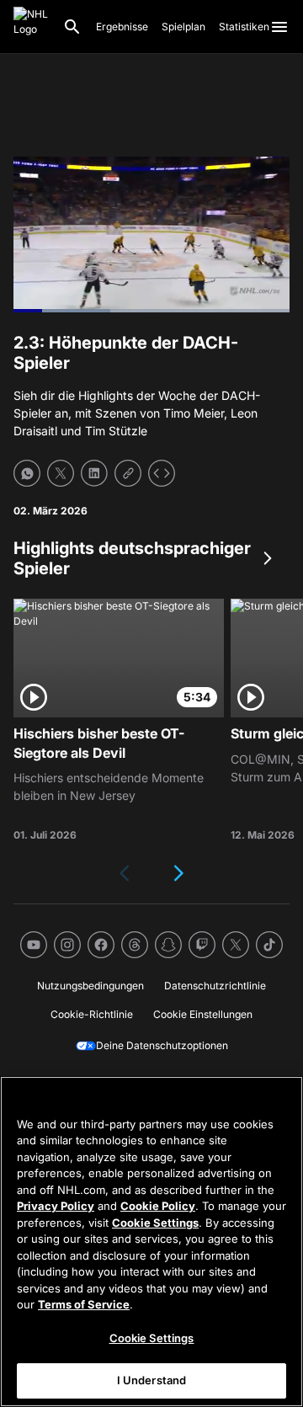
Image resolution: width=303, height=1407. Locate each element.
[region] (151, 1241)
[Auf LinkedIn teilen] (94, 473)
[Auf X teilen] (60, 473)
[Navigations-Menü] (279, 27)
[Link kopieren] (127, 473)
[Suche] (72, 27)
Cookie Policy (157, 1205)
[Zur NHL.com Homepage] (31, 27)
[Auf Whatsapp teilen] (26, 473)
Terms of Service (84, 1304)
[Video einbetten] (161, 473)
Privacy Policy (55, 1205)
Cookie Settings (155, 1222)
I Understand (152, 1380)
